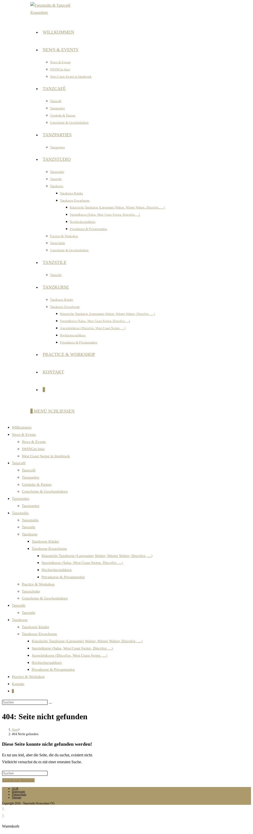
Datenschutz (19, 794)
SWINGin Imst (33, 449)
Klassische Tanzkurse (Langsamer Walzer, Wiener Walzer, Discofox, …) (97, 556)
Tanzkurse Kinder (45, 541)
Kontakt (18, 684)
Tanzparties (30, 477)
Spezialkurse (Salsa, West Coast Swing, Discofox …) (82, 563)
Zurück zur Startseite (18, 780)
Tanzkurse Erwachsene (49, 549)
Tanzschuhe (31, 591)
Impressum (18, 791)
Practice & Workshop (38, 584)
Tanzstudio (20, 513)
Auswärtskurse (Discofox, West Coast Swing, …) (69, 655)
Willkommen (22, 427)
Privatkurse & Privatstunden (63, 577)
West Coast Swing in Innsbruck (46, 456)
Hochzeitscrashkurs (57, 570)
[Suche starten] (50, 703)
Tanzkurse (30, 534)
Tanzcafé (19, 463)
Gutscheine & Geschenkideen (45, 491)
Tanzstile (28, 527)
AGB (15, 788)
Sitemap (16, 797)
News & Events (24, 435)
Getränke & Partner (37, 484)
